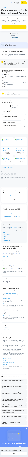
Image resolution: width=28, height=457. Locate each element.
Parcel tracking (6, 298)
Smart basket (6, 309)
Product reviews (7, 303)
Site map (5, 364)
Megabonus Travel (7, 315)
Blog (4, 238)
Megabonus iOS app (7, 213)
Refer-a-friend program (8, 256)
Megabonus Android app (8, 211)
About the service (7, 358)
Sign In (23, 2)
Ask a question (14, 227)
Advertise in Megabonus (8, 331)
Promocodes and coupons (9, 293)
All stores (5, 236)
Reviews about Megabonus (9, 362)
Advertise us (6, 327)
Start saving (14, 27)
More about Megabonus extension (11, 195)
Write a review (6, 111)
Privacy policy (6, 372)
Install (14, 199)
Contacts (5, 360)
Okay (14, 453)
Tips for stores (6, 329)
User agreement (6, 370)
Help (4, 232)
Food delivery (4, 7)
